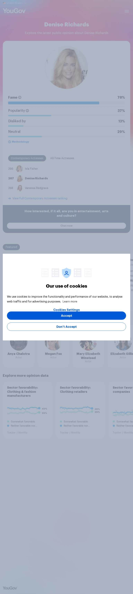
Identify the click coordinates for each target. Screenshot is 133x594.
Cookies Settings (66, 309)
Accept (66, 315)
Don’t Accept (66, 326)
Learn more (70, 301)
